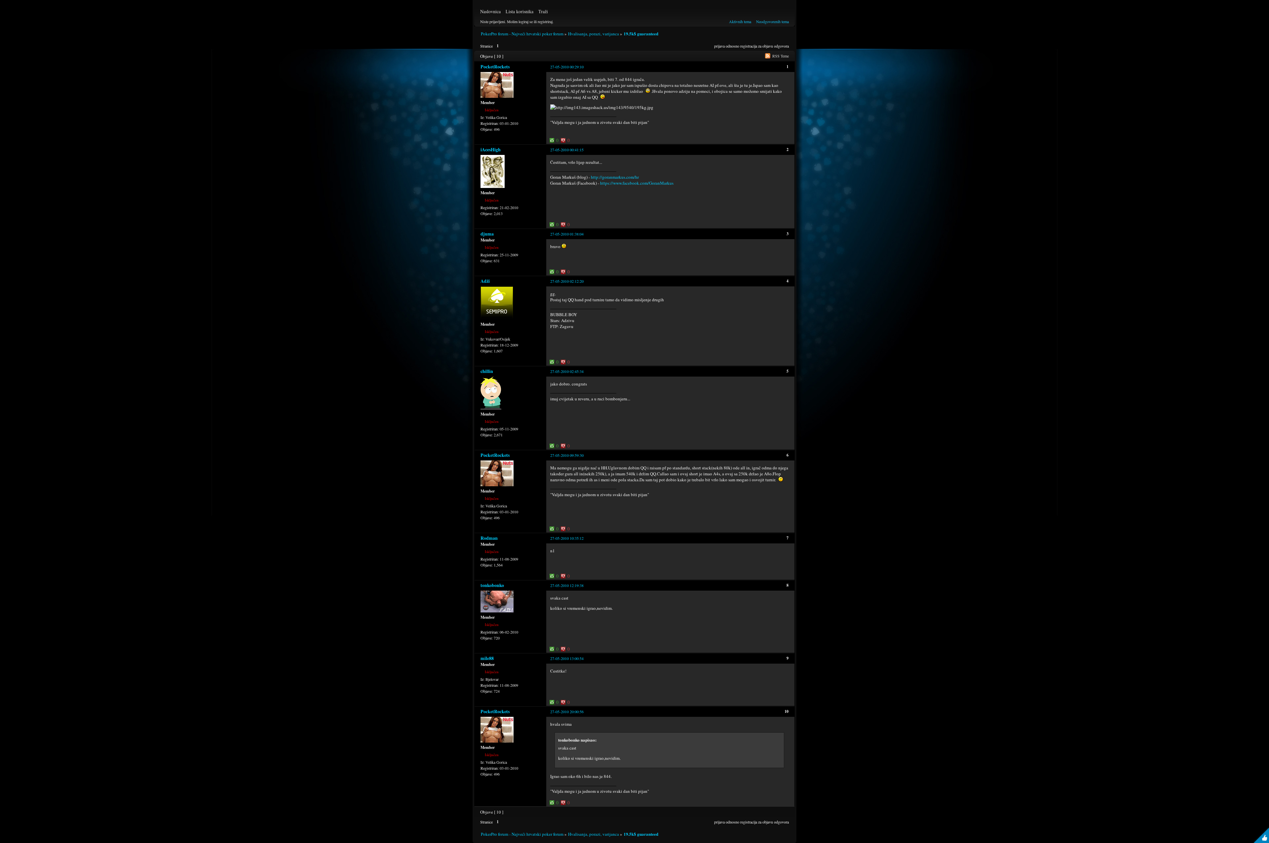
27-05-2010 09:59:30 (567, 455)
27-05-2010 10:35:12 (567, 538)
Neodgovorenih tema (772, 21)
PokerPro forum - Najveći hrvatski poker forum (522, 34)
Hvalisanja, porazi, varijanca (593, 34)
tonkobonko (492, 585)
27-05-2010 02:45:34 (567, 371)
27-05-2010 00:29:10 (567, 66)
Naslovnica (490, 11)
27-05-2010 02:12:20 (567, 281)
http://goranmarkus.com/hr (615, 177)
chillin (487, 371)
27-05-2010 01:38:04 (567, 234)
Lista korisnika (519, 11)
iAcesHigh (491, 149)
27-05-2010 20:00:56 (567, 711)
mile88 (487, 658)
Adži (485, 280)
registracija (748, 46)
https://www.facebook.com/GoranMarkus (636, 183)
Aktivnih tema (740, 21)
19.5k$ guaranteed (641, 33)
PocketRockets (495, 66)
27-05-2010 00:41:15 (567, 149)
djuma (487, 233)
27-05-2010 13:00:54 (567, 658)
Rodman (489, 537)
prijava (719, 46)
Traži (543, 11)
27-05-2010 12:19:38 (567, 585)
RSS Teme (780, 55)
